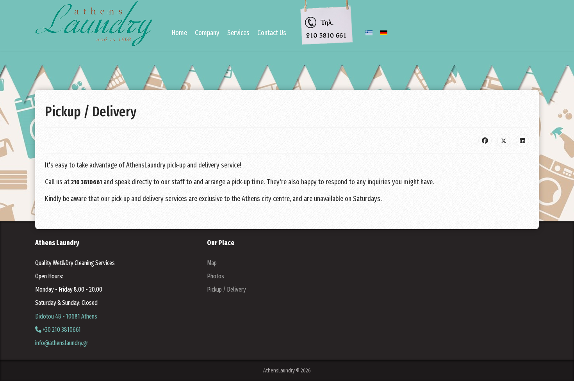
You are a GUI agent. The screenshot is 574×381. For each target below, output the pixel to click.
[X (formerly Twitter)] (503, 140)
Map (212, 263)
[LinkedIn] (522, 140)
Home (179, 32)
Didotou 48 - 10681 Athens (66, 316)
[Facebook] (485, 140)
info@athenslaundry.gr (61, 343)
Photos (215, 276)
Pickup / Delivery (226, 289)
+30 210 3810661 (61, 329)
